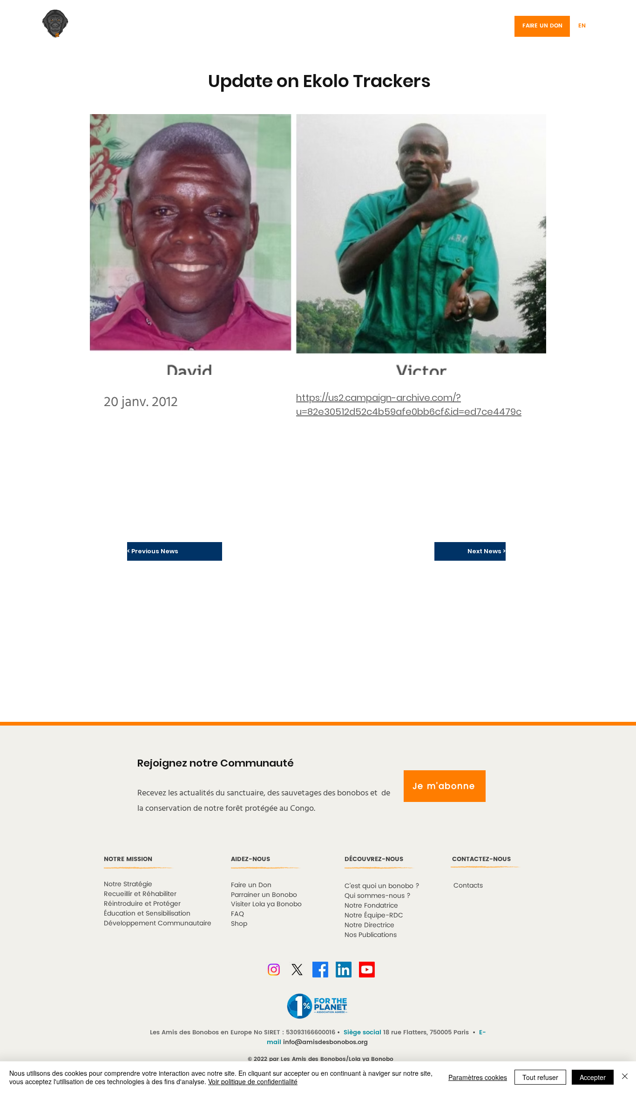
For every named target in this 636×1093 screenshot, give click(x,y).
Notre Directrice (369, 925)
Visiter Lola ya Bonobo (266, 904)
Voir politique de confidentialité (253, 1081)
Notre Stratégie (128, 884)
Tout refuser (540, 1077)
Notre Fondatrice (371, 905)
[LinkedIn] (344, 970)
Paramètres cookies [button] (477, 1077)
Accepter (593, 1077)
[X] (297, 970)
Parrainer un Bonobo (264, 894)
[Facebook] (320, 970)
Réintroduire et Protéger (142, 903)
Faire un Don (251, 885)
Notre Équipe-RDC (374, 915)
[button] (595, 26)
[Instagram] (274, 970)
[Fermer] (624, 1077)
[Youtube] (367, 970)
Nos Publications (371, 935)
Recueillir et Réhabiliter (140, 894)
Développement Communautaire (157, 923)
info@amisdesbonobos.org (325, 1042)
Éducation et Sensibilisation (147, 913)
